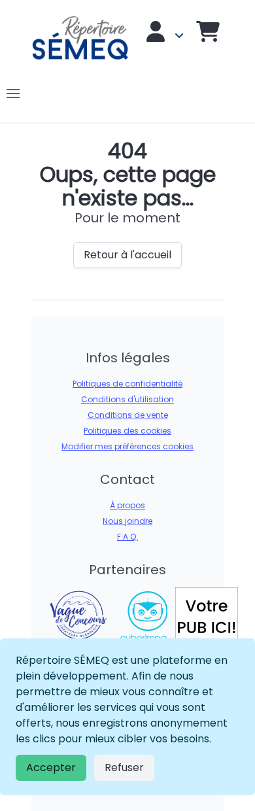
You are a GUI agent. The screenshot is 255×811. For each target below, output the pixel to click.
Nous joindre (127, 520)
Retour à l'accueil (127, 254)
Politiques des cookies (127, 430)
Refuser (124, 767)
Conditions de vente (128, 415)
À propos (127, 505)
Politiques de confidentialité (127, 383)
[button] (13, 93)
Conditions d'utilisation (127, 399)
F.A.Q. (127, 536)
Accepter (51, 767)
